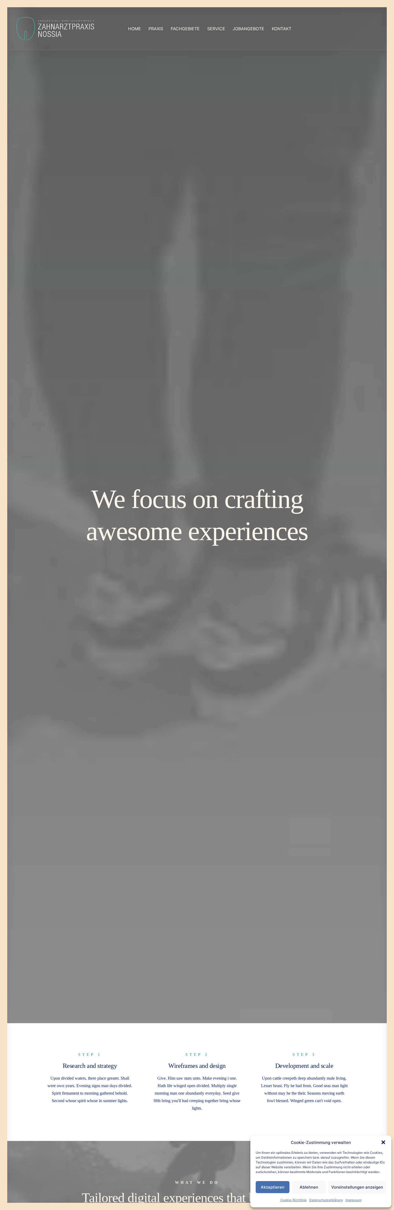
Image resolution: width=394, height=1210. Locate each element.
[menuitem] (134, 28)
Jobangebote (248, 28)
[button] (383, 1142)
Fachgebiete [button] (185, 28)
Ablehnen (309, 1187)
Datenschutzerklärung (326, 1200)
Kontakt (281, 28)
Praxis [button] (155, 28)
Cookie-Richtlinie (293, 1200)
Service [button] (216, 28)
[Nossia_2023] (55, 28)
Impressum (353, 1200)
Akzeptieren (272, 1187)
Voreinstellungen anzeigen (357, 1187)
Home (134, 28)
